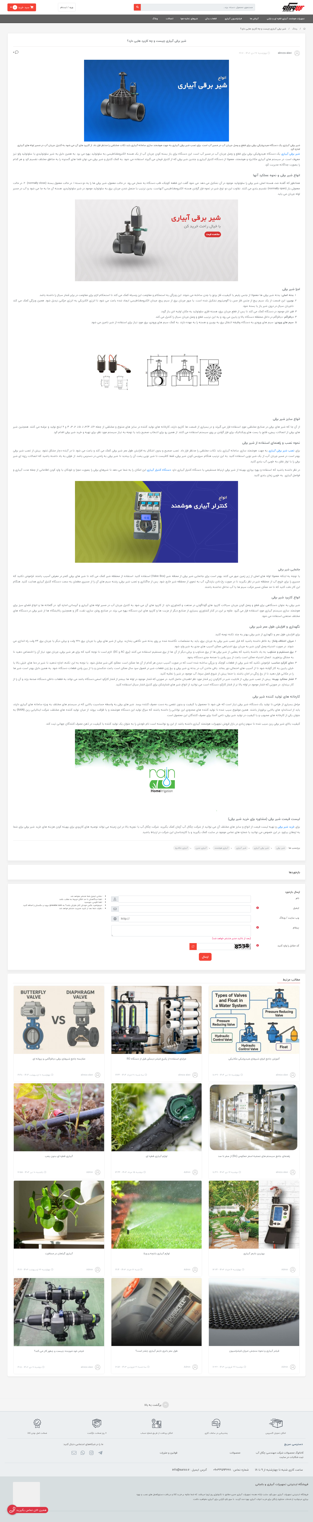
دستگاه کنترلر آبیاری (158, 469)
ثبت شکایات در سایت (291, 1457)
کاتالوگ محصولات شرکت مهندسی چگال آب (279, 1452)
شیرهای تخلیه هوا (189, 19)
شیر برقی (280, 848)
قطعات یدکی (211, 19)
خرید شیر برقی (286, 826)
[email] (74, 1453)
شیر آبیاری (241, 848)
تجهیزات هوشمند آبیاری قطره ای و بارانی (286, 19)
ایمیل (296, 908)
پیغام (296, 927)
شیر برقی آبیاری (290, 153)
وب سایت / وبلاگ (289, 917)
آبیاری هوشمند (221, 848)
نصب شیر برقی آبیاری (282, 450)
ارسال (205, 956)
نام (297, 898)
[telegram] (100, 1453)
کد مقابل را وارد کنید (288, 945)
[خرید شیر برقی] (156, 240)
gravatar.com (55, 905)
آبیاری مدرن (201, 848)
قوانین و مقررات (168, 1452)
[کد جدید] (193, 946)
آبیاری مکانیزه (181, 848)
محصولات (235, 1452)
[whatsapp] (83, 1453)
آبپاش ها (254, 19)
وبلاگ (155, 19)
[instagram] (91, 1453)
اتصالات (169, 19)
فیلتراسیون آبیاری (233, 19)
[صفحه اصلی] (304, 29)
